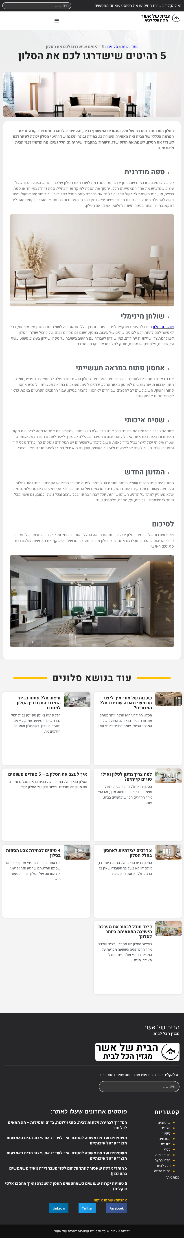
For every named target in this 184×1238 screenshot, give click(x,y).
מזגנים (166, 1144)
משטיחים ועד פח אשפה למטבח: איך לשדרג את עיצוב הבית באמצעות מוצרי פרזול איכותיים (67, 1140)
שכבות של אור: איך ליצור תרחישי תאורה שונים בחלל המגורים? (126, 703)
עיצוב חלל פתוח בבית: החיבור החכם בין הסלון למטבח (39, 703)
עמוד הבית (130, 47)
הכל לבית (164, 1165)
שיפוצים (164, 1122)
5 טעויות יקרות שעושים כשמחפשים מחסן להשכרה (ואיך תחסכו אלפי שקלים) (66, 1186)
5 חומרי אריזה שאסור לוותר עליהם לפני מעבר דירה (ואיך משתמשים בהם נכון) (68, 1171)
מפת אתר (173, 1177)
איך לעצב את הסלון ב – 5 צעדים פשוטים (47, 774)
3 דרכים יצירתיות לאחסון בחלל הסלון (127, 853)
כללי (167, 1149)
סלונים (112, 47)
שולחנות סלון (163, 327)
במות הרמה (162, 1171)
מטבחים (165, 1139)
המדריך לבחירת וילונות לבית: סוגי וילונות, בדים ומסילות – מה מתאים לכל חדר (67, 1125)
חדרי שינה (163, 1155)
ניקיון (166, 1133)
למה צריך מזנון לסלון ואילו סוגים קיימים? (126, 776)
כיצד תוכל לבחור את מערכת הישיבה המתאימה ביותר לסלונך (125, 932)
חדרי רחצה (163, 1160)
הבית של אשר (162, 1027)
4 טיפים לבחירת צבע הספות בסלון (33, 853)
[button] (56, 21)
